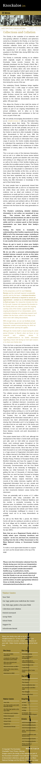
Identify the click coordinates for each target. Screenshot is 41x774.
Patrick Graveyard (9, 613)
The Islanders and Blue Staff (28, 688)
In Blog (24, 710)
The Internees (26, 679)
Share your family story (28, 685)
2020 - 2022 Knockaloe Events (28, 731)
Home (3, 28)
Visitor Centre (9, 28)
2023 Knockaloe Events (29, 728)
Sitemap (22, 751)
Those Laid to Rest (27, 694)
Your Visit (6, 597)
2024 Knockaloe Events (29, 725)
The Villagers (26, 692)
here (3, 645)
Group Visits (7, 617)
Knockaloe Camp (27, 654)
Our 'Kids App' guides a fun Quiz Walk (17, 605)
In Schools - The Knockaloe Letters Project (29, 713)
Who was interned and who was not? (10, 663)
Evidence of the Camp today (28, 671)
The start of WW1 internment (8, 654)
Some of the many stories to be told (11, 669)
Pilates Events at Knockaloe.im (27, 744)
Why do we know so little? (11, 666)
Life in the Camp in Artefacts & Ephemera (28, 661)
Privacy (16, 751)
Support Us (7, 624)
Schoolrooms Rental (10, 628)
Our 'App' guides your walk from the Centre (19, 601)
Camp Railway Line (27, 665)
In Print (24, 702)
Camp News (25, 667)
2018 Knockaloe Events (29, 738)
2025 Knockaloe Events (29, 722)
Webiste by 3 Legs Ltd (32, 748)
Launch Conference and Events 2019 (29, 735)
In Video (24, 705)
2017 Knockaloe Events (29, 741)
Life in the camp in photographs (27, 657)
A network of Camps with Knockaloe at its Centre (11, 658)
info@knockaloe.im (14, 121)
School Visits (7, 621)
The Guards (25, 682)
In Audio (24, 707)
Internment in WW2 (9, 673)
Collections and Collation (19, 28)
